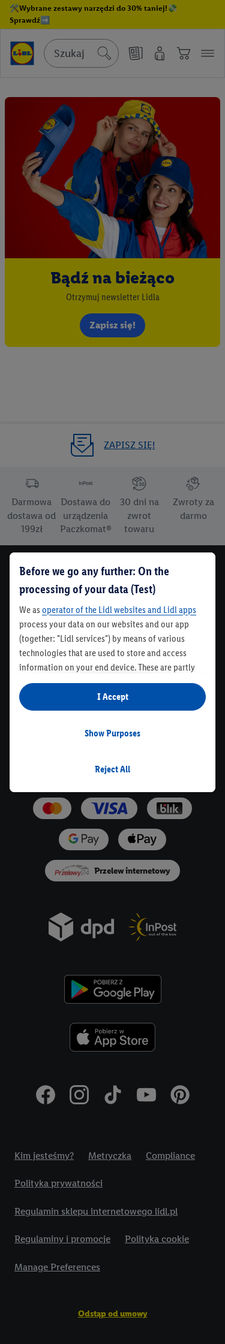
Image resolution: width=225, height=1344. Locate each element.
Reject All (112, 769)
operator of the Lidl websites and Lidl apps (119, 609)
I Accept (112, 696)
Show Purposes (112, 733)
